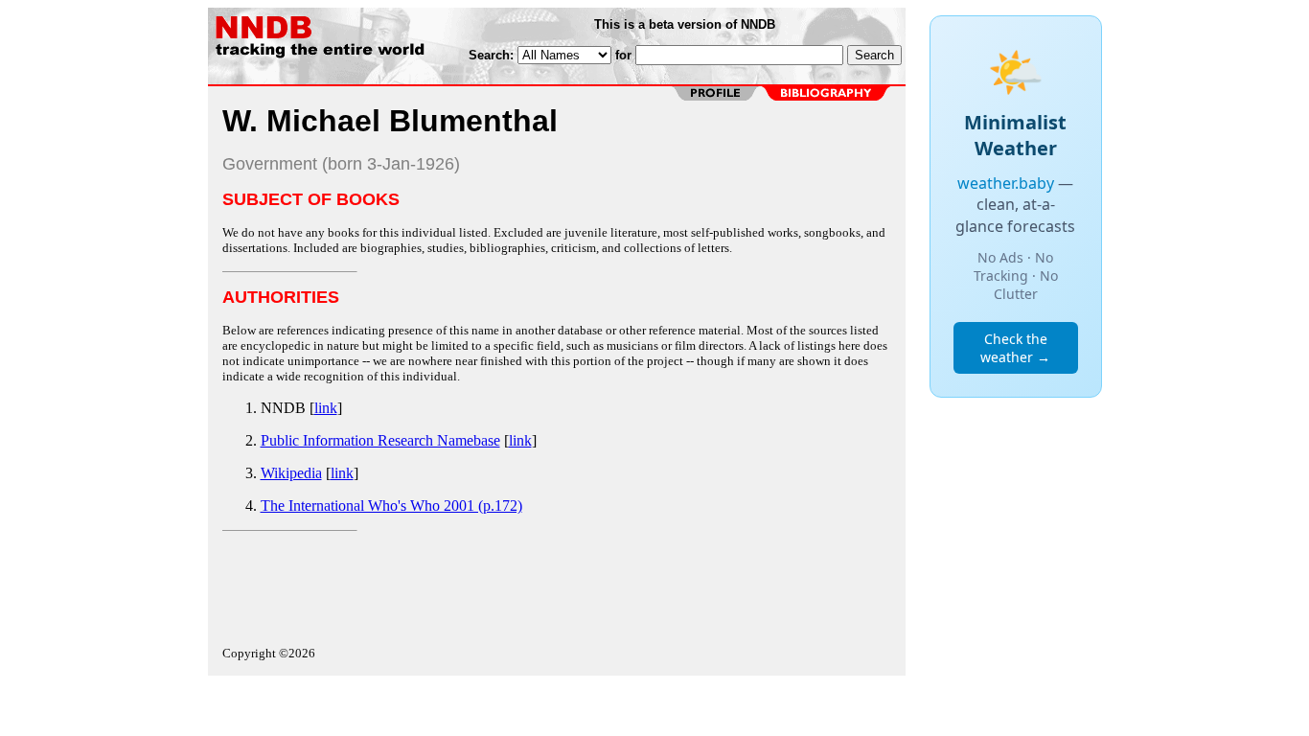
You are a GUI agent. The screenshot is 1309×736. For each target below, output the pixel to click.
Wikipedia (291, 473)
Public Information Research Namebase (380, 440)
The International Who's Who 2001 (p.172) (391, 505)
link (325, 408)
